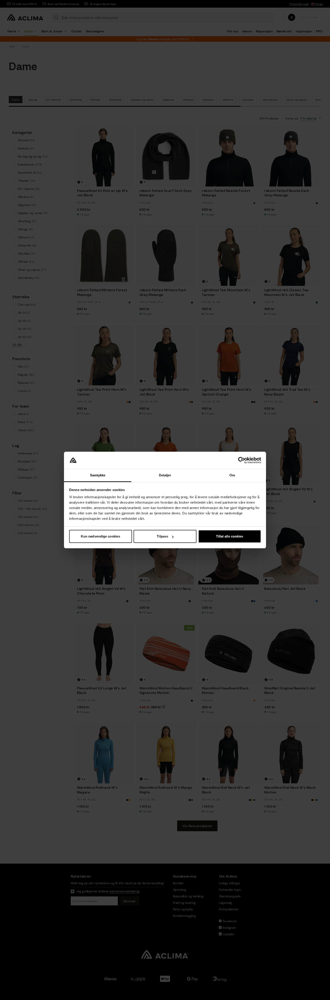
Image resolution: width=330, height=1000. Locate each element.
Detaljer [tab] (165, 475)
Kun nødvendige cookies (100, 536)
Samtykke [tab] (98, 475)
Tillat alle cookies (229, 536)
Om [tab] (232, 475)
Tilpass (162, 536)
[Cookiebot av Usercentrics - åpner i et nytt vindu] (241, 460)
